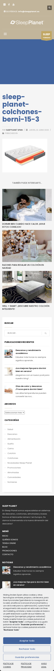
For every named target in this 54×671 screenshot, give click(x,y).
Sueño (11, 443)
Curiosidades (14, 477)
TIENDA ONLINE (9, 543)
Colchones (13, 458)
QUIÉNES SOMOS (10, 539)
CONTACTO (7, 554)
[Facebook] (9, 4)
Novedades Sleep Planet (20, 462)
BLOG (4, 546)
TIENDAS (46, 36)
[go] (46, 333)
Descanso (12, 434)
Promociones (14, 467)
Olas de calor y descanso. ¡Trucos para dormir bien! (29, 388)
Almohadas (13, 472)
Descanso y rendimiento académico (32, 567)
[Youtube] (13, 4)
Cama (11, 448)
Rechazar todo (27, 648)
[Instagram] (4, 4)
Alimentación (14, 438)
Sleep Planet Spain (14, 130)
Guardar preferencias (27, 657)
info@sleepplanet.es (28, 11)
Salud (10, 429)
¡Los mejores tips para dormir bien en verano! (31, 370)
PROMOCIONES (9, 550)
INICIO (5, 535)
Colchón (12, 453)
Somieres (12, 482)
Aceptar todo (27, 640)
